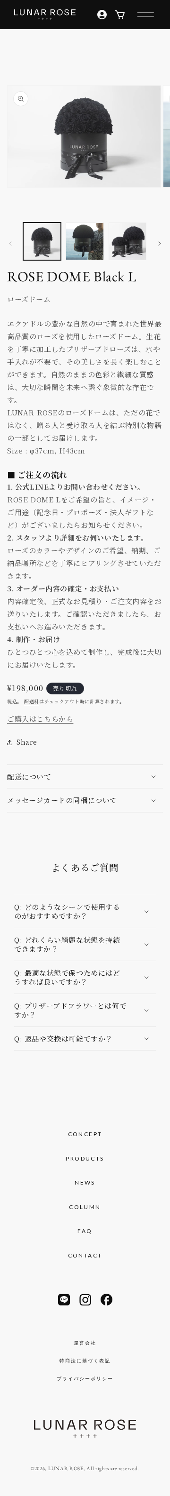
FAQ (84, 1230)
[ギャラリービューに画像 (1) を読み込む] (42, 241)
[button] (145, 14)
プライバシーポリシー (85, 1378)
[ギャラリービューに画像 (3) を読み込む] (127, 241)
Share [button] (27, 742)
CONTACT (85, 1255)
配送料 (31, 701)
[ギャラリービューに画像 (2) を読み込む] (84, 241)
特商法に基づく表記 (85, 1360)
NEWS (85, 1182)
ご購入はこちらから (40, 719)
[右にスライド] (159, 243)
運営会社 (85, 1342)
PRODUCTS (85, 1158)
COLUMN (85, 1206)
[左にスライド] (10, 243)
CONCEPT (85, 1134)
